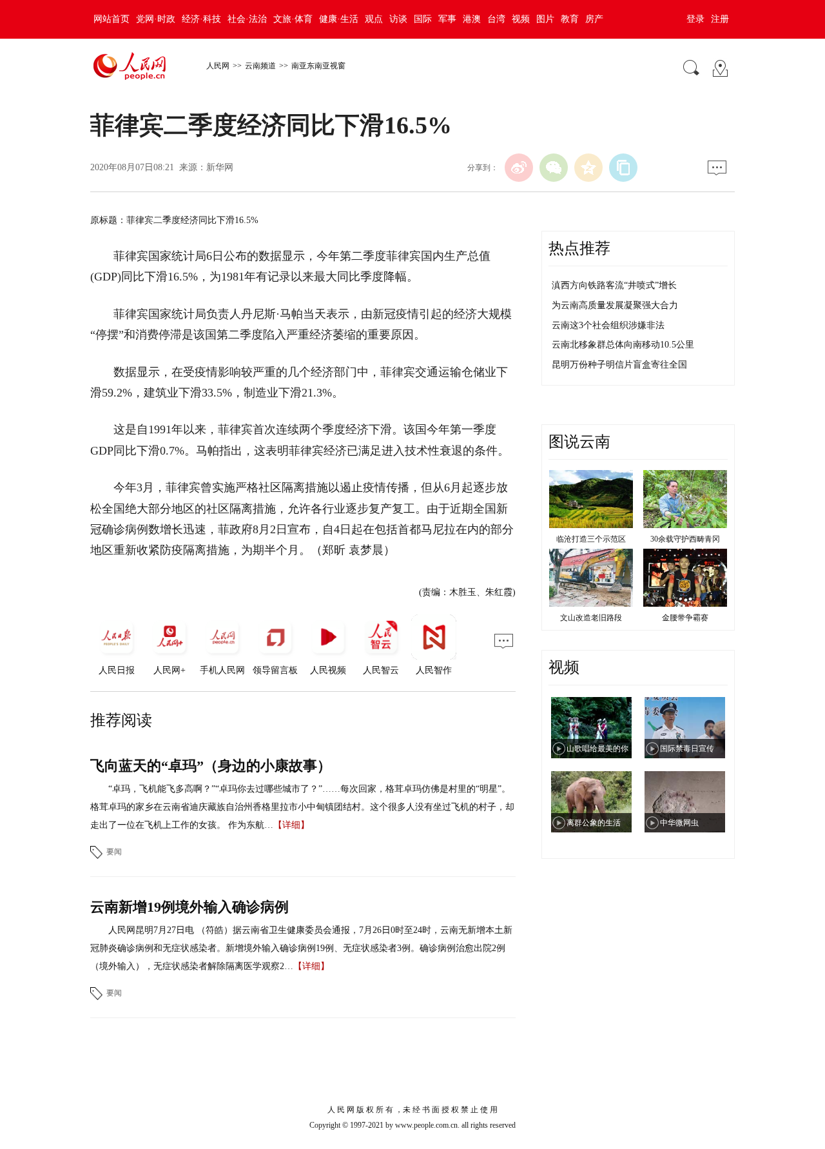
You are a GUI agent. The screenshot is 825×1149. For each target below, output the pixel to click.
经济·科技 (201, 19)
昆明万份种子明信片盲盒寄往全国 (619, 364)
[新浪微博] (519, 167)
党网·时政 (155, 19)
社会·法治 (247, 19)
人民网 (217, 65)
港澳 (472, 19)
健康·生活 (338, 19)
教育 (570, 19)
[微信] (553, 167)
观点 (374, 19)
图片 (545, 19)
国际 (423, 19)
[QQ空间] (588, 167)
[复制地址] (623, 167)
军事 (447, 19)
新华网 (219, 167)
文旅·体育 (293, 19)
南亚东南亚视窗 (318, 65)
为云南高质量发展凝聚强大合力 (615, 305)
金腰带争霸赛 (685, 617)
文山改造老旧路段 (591, 617)
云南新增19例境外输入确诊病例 (189, 907)
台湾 (496, 19)
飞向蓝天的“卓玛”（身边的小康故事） (210, 766)
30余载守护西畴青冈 (685, 539)
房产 (594, 19)
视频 (521, 19)
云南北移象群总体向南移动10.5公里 (623, 344)
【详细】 (291, 825)
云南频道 (260, 65)
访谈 (398, 19)
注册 (720, 19)
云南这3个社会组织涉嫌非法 (608, 325)
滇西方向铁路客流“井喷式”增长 (614, 285)
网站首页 (111, 19)
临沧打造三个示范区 (591, 539)
